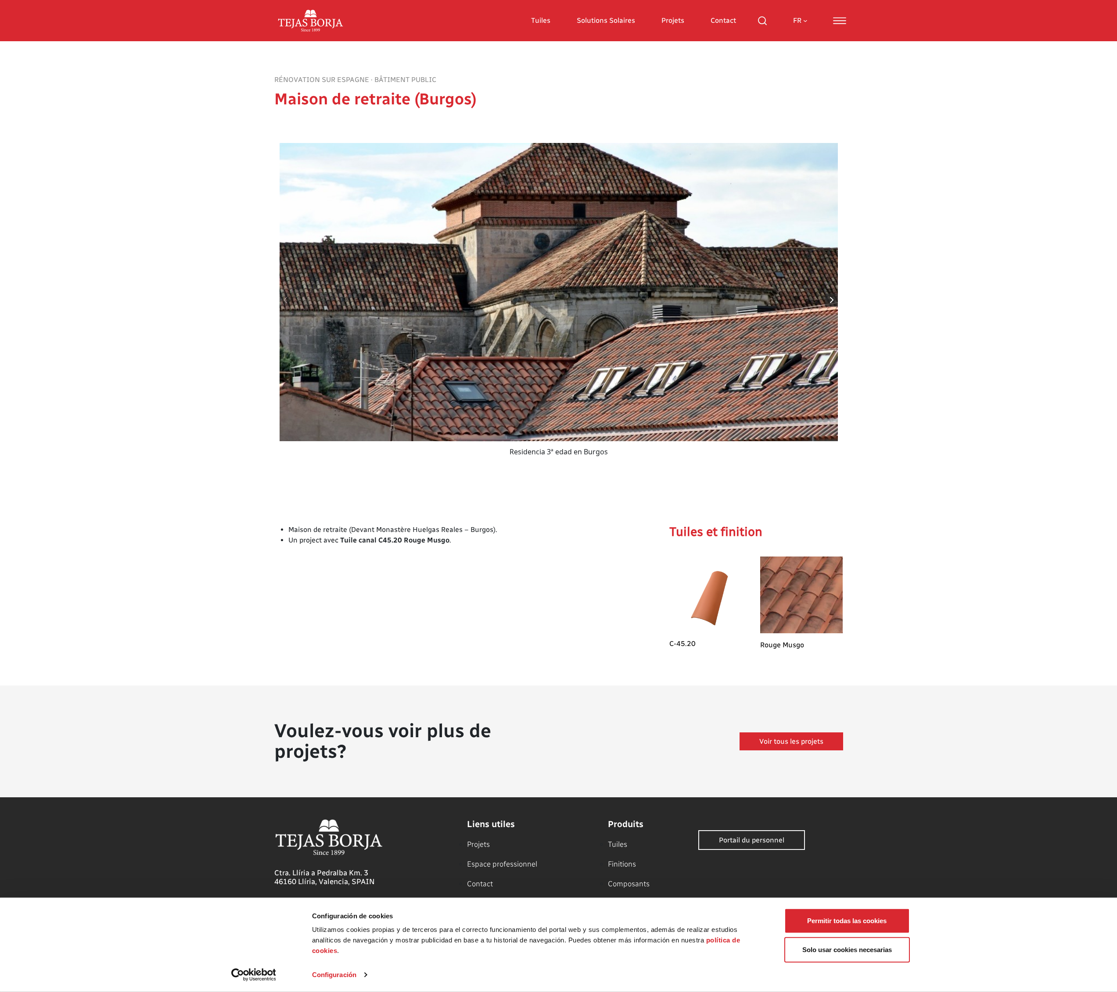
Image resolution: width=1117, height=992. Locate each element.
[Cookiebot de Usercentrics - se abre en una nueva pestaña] (253, 974)
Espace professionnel (502, 864)
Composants (629, 883)
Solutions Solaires (606, 20)
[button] (832, 300)
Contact (723, 20)
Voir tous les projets (791, 741)
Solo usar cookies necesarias (847, 949)
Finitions (622, 864)
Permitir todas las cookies (847, 920)
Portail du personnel (751, 840)
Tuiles (540, 20)
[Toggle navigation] (839, 20)
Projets (672, 20)
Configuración (334, 974)
